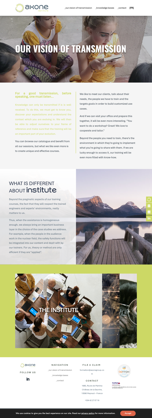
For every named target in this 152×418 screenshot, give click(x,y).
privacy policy (87, 413)
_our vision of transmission (78, 7)
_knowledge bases (104, 7)
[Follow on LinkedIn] (27, 379)
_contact (121, 7)
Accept (128, 413)
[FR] (132, 7)
